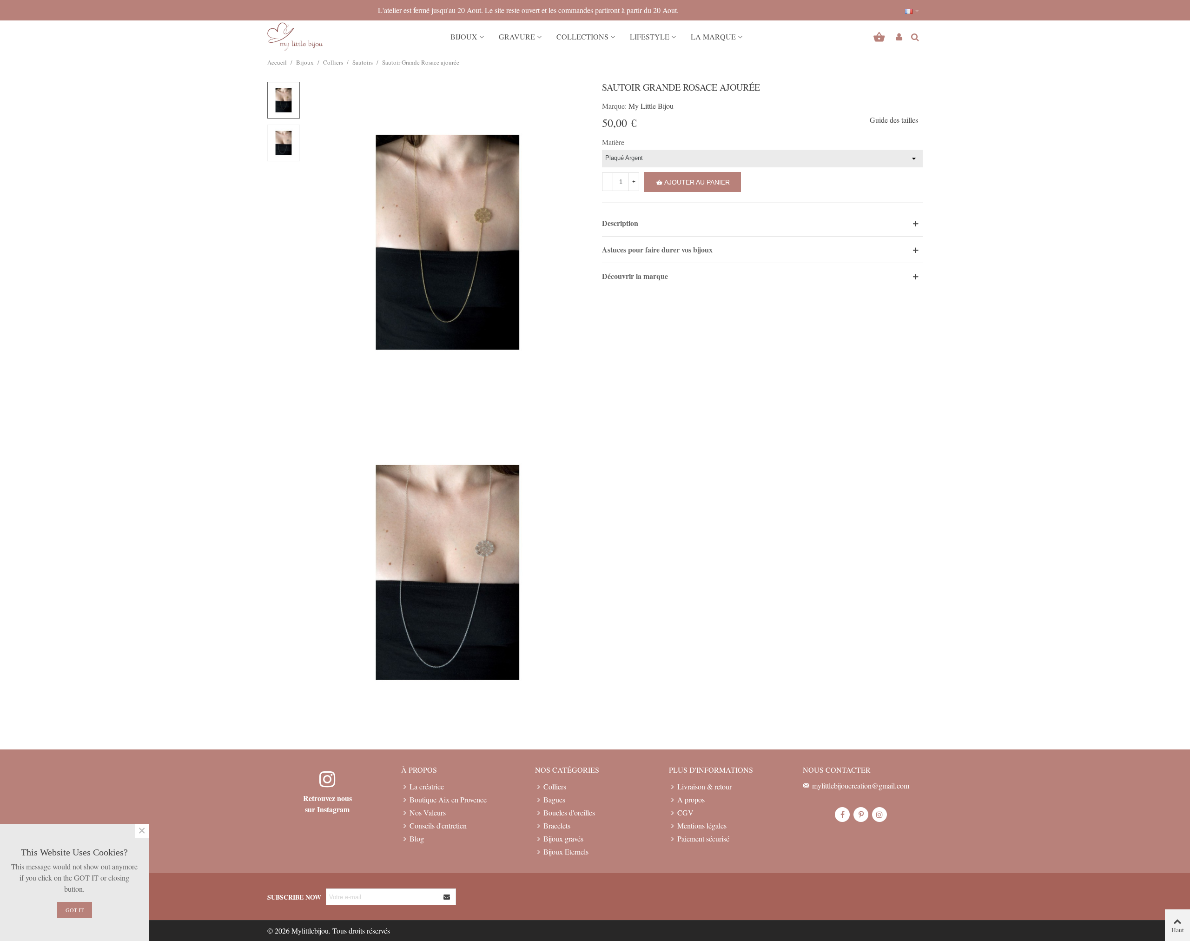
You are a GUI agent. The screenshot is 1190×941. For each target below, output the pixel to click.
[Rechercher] (915, 35)
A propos (691, 799)
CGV (685, 812)
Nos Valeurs (428, 812)
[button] (912, 10)
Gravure (517, 36)
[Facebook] (842, 814)
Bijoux (463, 36)
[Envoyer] (447, 897)
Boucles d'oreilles (569, 812)
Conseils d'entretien (438, 825)
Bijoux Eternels (565, 851)
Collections (582, 36)
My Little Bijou (651, 106)
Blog (417, 838)
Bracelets (556, 825)
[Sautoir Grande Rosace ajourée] (447, 240)
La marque (713, 36)
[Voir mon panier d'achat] (880, 36)
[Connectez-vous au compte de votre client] (899, 36)
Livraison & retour (704, 786)
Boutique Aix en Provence (448, 799)
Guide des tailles (894, 120)
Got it (75, 910)
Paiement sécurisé (703, 838)
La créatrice (427, 786)
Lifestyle (649, 36)
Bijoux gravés (563, 838)
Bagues (554, 799)
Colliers (554, 786)
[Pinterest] (860, 814)
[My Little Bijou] (295, 37)
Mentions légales (702, 825)
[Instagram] (879, 814)
